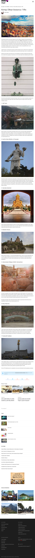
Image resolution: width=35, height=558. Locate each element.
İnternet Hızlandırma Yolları (12, 439)
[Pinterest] (27, 379)
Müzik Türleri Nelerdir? (11, 416)
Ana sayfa (3, 6)
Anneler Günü (20, 524)
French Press (3, 549)
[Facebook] (8, 379)
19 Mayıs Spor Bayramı (21, 527)
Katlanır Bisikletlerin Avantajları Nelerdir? (7, 399)
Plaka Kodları (3, 542)
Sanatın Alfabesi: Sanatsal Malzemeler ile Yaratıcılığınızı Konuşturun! (12, 449)
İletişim (2, 530)
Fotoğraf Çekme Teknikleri (5, 455)
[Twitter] (12, 379)
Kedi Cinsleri (9, 427)
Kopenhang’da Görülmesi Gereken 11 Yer (21, 372)
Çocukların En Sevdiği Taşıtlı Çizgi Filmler (24, 399)
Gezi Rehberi (7, 6)
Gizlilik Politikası (16, 556)
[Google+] (17, 379)
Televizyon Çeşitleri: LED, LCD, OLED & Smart (7, 544)
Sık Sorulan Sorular (4, 527)
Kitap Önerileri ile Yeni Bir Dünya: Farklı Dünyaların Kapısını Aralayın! (12, 453)
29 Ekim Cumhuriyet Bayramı (22, 525)
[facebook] (19, 544)
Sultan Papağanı (3, 539)
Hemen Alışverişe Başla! (4, 524)
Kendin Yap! (3, 525)
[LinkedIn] (22, 379)
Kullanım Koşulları (11, 556)
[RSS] (30, 546)
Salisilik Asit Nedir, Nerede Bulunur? (7, 468)
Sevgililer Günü (20, 532)
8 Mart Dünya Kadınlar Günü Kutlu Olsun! (24, 530)
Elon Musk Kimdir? (4, 547)
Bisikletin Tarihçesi (4, 457)
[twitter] (20, 544)
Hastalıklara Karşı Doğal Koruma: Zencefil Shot (8, 466)
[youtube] (22, 544)
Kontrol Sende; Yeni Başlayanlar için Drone (8, 451)
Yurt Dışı (11, 6)
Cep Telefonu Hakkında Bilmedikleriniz (7, 462)
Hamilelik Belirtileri (10, 433)
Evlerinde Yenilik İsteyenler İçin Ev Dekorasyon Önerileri (10, 464)
